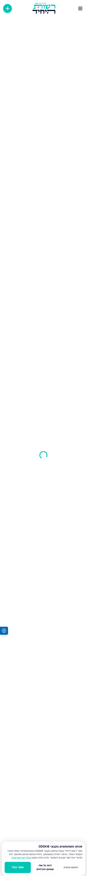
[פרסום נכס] (7, 8)
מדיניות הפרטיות (20, 858)
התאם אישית (71, 867)
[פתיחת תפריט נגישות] (4, 631)
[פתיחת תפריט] (80, 8)
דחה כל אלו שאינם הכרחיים (45, 867)
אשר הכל (18, 867)
